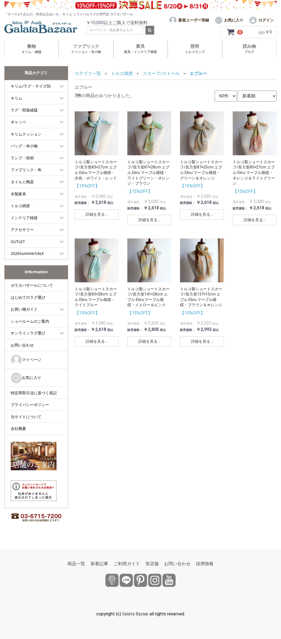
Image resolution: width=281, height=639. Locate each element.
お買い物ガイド (24, 309)
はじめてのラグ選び (28, 297)
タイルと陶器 (22, 181)
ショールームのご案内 (30, 321)
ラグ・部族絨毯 (24, 109)
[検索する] (149, 30)
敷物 (31, 49)
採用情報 (204, 563)
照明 (195, 49)
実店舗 (152, 563)
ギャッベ (18, 122)
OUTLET (18, 241)
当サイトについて (26, 416)
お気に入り (31, 377)
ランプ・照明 (22, 158)
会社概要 (18, 428)
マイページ (31, 359)
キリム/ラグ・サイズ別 (30, 86)
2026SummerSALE (27, 253)
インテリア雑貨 (24, 217)
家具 (140, 49)
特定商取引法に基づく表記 (34, 392)
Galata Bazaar (135, 614)
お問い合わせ (22, 345)
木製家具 (18, 193)
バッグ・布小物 (24, 145)
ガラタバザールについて (32, 285)
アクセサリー (22, 229)
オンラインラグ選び (28, 333)
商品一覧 (76, 563)
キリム (16, 98)
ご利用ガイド (127, 563)
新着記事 (99, 563)
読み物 (249, 49)
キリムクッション (26, 134)
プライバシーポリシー (30, 404)
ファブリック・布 (26, 169)
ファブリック (86, 49)
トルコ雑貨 (20, 205)
